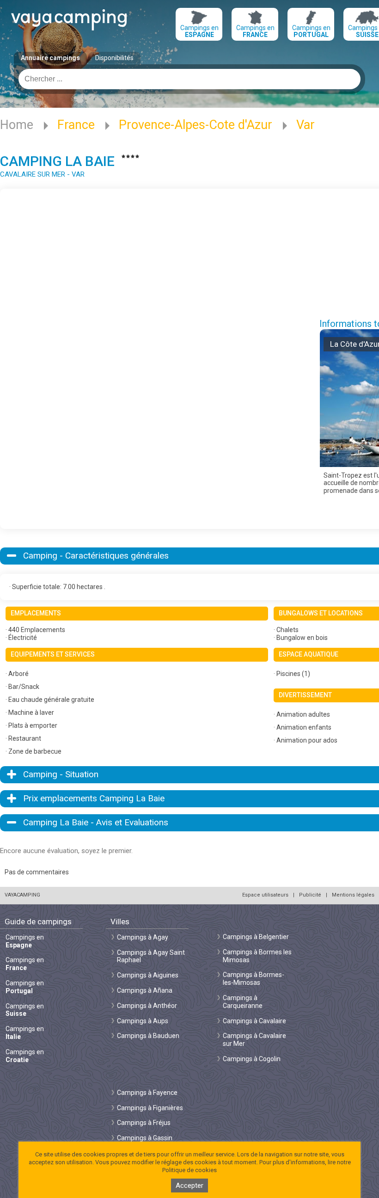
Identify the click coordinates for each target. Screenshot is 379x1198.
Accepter (189, 1185)
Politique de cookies (189, 1170)
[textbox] (189, 79)
